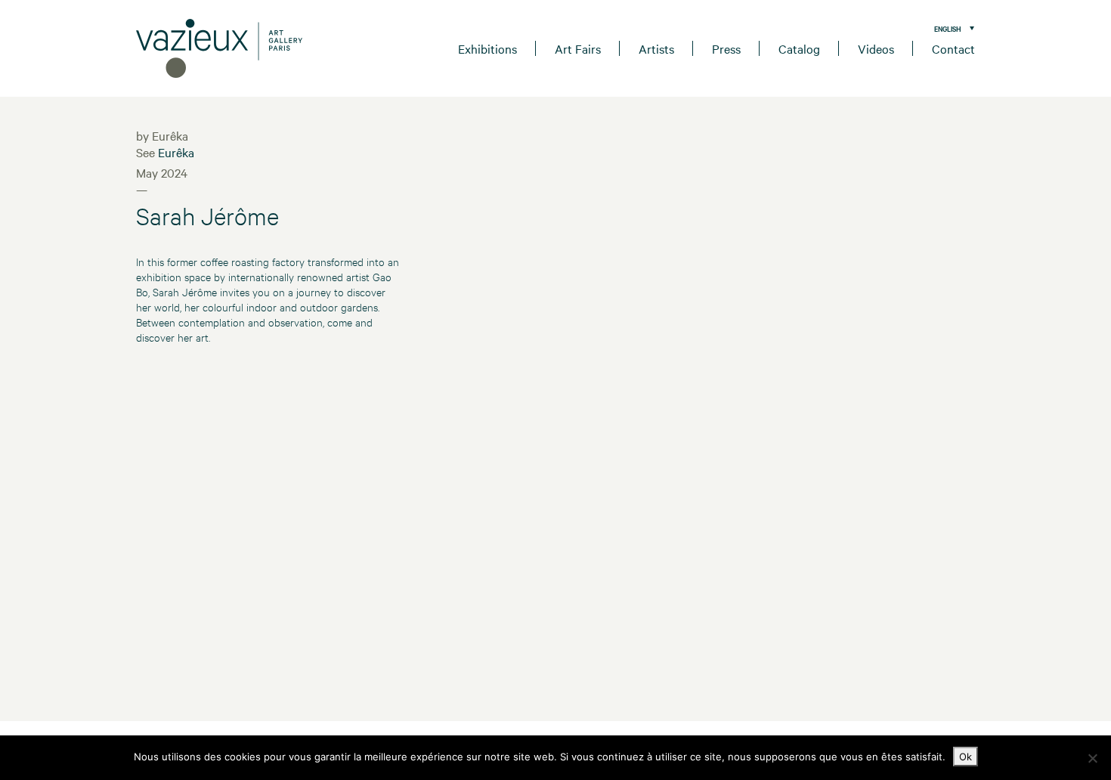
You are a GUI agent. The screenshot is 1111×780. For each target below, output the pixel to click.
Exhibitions (487, 48)
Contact (953, 48)
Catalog (799, 48)
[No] (1092, 758)
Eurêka (176, 152)
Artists (656, 48)
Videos (876, 48)
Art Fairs (578, 48)
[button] (950, 28)
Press (726, 48)
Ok (965, 757)
